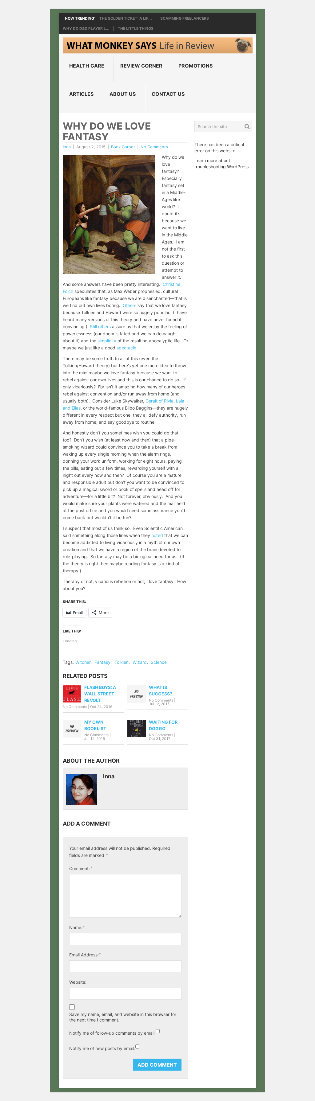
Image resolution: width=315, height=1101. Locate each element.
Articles (81, 94)
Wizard (140, 662)
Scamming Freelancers (184, 18)
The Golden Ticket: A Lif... (125, 18)
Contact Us (168, 94)
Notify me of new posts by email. (102, 1048)
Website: (77, 982)
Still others (100, 326)
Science (159, 662)
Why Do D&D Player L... (86, 28)
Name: (77, 927)
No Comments (154, 146)
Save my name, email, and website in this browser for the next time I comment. (122, 1017)
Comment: (80, 868)
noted (157, 535)
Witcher (82, 662)
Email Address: (85, 954)
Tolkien (121, 662)
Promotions (195, 66)
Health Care (86, 66)
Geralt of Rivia (159, 400)
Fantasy (102, 662)
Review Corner (141, 66)
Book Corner (123, 146)
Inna (67, 146)
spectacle (126, 347)
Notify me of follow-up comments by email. (112, 1033)
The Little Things (136, 28)
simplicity (107, 340)
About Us (123, 94)
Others (129, 305)
